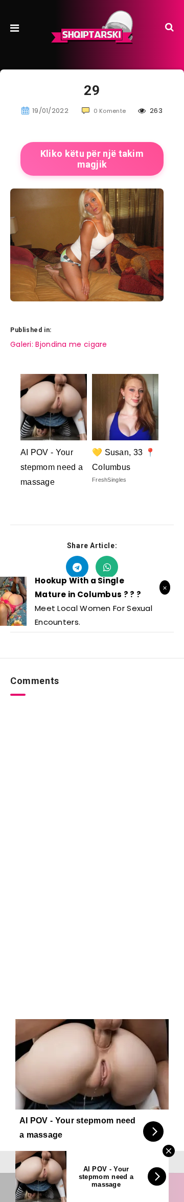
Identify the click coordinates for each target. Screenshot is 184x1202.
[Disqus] (92, 823)
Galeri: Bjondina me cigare (58, 344)
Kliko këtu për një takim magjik (92, 159)
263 (155, 110)
